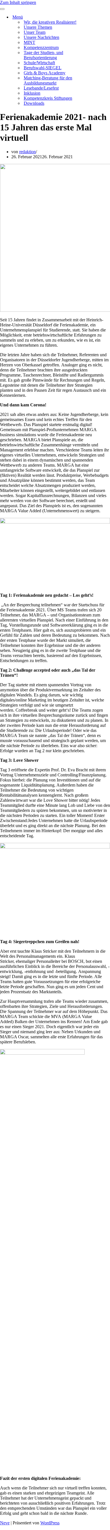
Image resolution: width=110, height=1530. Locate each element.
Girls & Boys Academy (44, 72)
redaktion (27, 151)
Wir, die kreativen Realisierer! (50, 22)
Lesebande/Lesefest (41, 88)
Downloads (34, 103)
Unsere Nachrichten (41, 37)
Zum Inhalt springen (18, 2)
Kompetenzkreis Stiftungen (48, 98)
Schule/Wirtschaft (39, 62)
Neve (5, 1522)
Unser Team (34, 32)
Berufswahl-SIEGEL (42, 67)
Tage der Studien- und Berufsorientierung (43, 55)
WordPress (50, 1522)
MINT (29, 42)
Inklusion (32, 93)
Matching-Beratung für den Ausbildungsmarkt (48, 80)
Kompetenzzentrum (41, 47)
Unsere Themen (38, 27)
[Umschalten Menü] (98, 17)
